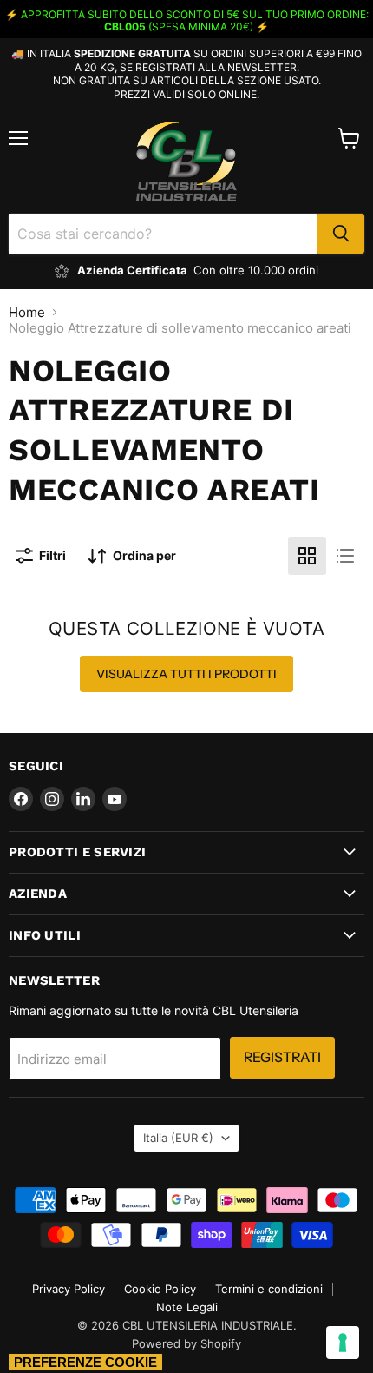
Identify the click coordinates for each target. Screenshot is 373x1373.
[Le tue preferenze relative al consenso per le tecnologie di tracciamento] (342, 1342)
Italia (178, 1138)
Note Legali (187, 1307)
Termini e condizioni (269, 1289)
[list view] (345, 556)
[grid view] (307, 556)
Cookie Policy (160, 1289)
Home (27, 312)
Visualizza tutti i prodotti (186, 674)
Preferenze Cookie (85, 1362)
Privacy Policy (68, 1289)
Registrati (282, 1057)
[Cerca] (340, 234)
